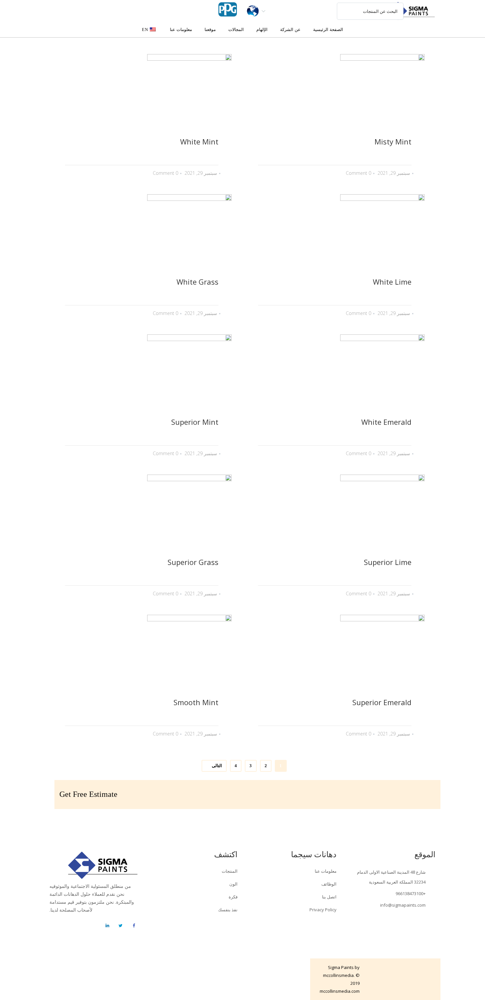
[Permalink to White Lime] (335, 236)
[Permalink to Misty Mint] (335, 96)
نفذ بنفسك (228, 910)
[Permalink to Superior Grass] (142, 517)
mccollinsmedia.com (340, 991)
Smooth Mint (196, 702)
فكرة (233, 897)
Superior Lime (387, 562)
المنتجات (230, 871)
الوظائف (329, 884)
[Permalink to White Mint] (142, 96)
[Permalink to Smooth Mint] (142, 657)
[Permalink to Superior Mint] (142, 377)
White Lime (392, 282)
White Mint (199, 141)
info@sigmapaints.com (403, 905)
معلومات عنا (326, 871)
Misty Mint (392, 141)
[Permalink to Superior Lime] (335, 517)
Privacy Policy (323, 910)
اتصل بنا (329, 897)
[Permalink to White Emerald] (335, 377)
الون (233, 884)
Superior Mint (194, 422)
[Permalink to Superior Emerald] (335, 657)
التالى (217, 765)
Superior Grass (193, 562)
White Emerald (386, 422)
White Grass (197, 282)
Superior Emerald (381, 702)
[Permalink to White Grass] (142, 236)
